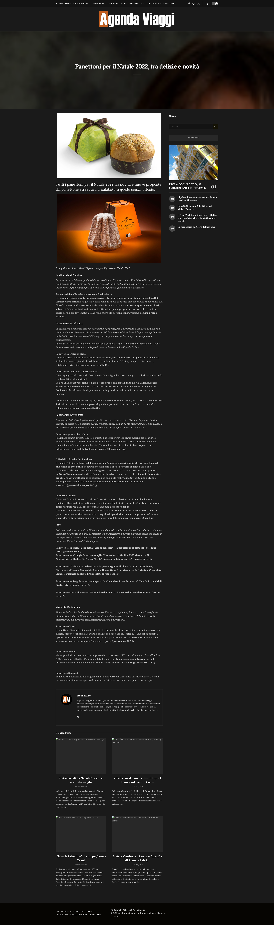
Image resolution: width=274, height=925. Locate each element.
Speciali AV (153, 3)
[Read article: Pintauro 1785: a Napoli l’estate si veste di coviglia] (81, 756)
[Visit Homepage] (137, 19)
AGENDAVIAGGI (64, 911)
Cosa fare (98, 3)
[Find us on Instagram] (194, 3)
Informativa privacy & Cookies (72, 915)
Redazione (84, 695)
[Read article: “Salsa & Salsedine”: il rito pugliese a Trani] (81, 834)
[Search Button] (207, 3)
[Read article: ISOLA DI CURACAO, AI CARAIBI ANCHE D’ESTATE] (193, 162)
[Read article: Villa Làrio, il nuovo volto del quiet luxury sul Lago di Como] (137, 756)
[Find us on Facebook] (189, 3)
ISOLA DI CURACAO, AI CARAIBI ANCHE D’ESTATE (187, 186)
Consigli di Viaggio (131, 3)
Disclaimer (95, 915)
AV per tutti (62, 3)
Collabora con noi (82, 911)
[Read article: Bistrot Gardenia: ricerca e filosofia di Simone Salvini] (137, 834)
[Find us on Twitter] (198, 3)
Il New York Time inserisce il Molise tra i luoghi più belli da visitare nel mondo (197, 218)
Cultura (113, 3)
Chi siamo (169, 3)
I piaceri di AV (80, 3)
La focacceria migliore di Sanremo (196, 227)
